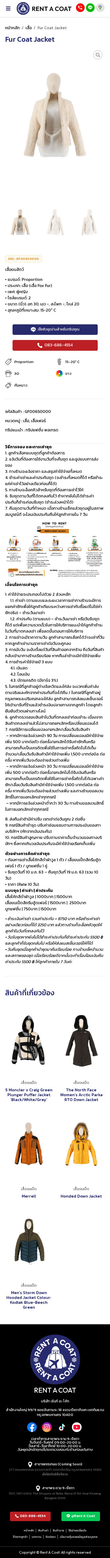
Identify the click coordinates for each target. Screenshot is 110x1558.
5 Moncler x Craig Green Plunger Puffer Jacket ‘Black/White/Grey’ (28, 1095)
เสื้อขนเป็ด (29, 1082)
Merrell (29, 1196)
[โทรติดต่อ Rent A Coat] (80, 7)
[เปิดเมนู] (11, 8)
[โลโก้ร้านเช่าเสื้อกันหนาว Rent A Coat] (44, 8)
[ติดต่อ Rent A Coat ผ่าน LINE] (90, 7)
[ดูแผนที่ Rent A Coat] (100, 7)
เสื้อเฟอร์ (38, 421)
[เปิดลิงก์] (97, 54)
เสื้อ (29, 28)
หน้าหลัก (12, 28)
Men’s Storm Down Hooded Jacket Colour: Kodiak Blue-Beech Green (28, 1299)
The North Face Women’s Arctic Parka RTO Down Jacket (81, 1095)
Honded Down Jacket (81, 1196)
